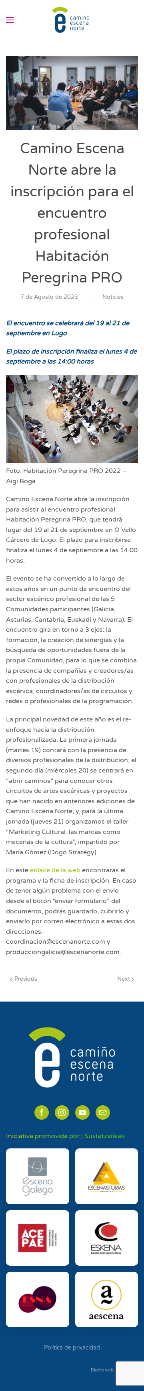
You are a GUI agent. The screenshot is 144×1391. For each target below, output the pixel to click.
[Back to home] (72, 20)
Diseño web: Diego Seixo (114, 1370)
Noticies (113, 297)
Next (123, 979)
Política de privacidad (72, 1347)
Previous (25, 979)
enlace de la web (55, 870)
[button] (10, 20)
